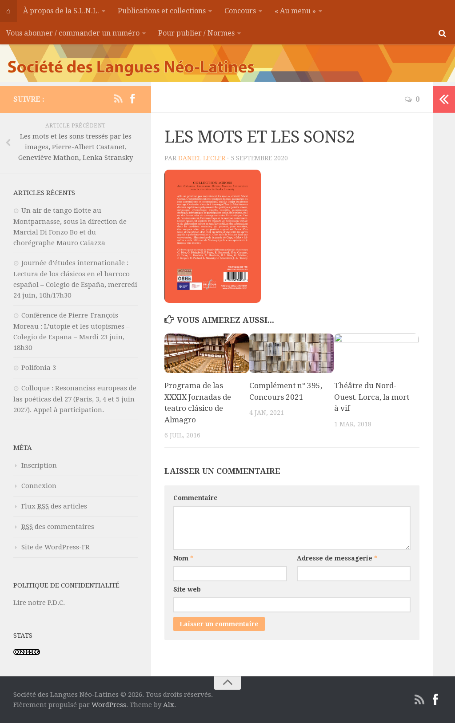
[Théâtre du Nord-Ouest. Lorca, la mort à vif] (376, 353)
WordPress (109, 705)
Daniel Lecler (201, 158)
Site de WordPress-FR (55, 547)
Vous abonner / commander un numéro (73, 33)
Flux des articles (54, 506)
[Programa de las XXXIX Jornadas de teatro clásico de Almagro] (206, 353)
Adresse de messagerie (337, 558)
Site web (187, 589)
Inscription (39, 465)
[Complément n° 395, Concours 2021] (291, 353)
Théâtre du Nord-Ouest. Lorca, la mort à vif (371, 397)
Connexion (38, 486)
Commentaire (195, 497)
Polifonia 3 (38, 368)
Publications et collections (162, 11)
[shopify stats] (26, 653)
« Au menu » (295, 11)
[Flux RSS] (118, 99)
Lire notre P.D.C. (39, 603)
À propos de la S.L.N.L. (61, 11)
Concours (240, 11)
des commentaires (57, 527)
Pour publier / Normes (196, 33)
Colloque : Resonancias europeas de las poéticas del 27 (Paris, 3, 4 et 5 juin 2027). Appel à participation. (74, 399)
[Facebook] (132, 99)
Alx (168, 705)
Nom (183, 558)
